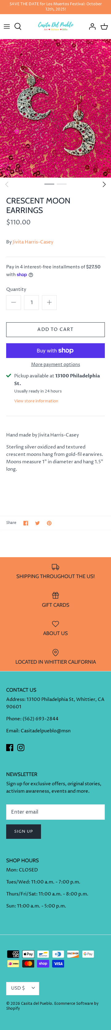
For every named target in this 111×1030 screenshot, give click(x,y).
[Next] (104, 184)
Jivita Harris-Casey (33, 242)
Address (15, 699)
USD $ (18, 988)
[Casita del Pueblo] (55, 26)
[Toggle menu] (7, 26)
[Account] (90, 26)
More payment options (55, 365)
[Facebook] (9, 747)
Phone (13, 719)
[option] (55, 108)
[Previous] (7, 184)
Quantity (16, 289)
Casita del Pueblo (36, 1003)
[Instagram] (20, 747)
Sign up (23, 831)
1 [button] (49, 184)
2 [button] (62, 184)
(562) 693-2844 (41, 719)
